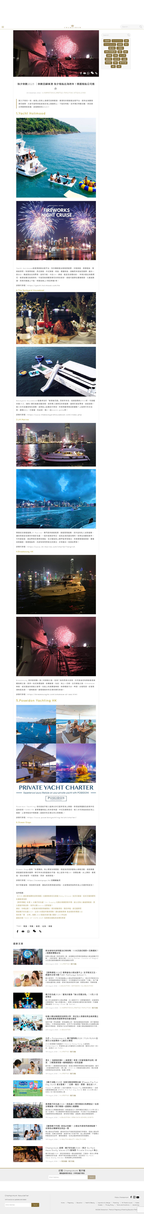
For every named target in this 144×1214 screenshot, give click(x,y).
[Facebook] (131, 1197)
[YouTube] (137, 1197)
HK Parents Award (127, 1202)
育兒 (126, 44)
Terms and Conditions (123, 1205)
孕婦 (115, 55)
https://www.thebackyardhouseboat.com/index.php (55, 415)
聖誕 (25, 926)
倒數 (32, 926)
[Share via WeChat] (92, 72)
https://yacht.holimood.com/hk (44, 285)
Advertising (136, 1205)
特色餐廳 (64, 1161)
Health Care (81, 1139)
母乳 (113, 66)
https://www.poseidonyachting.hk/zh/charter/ (52, 817)
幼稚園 (109, 55)
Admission (76, 986)
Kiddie (137, 1202)
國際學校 (108, 59)
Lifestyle (65, 964)
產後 (120, 52)
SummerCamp (117, 40)
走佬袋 (120, 44)
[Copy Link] (96, 72)
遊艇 (50, 926)
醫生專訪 (112, 48)
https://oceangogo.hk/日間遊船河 (44, 880)
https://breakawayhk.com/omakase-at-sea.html (52, 694)
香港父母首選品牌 (110, 52)
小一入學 (122, 55)
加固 (126, 40)
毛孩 (119, 66)
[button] (2, 26)
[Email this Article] (84, 72)
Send (91, 1177)
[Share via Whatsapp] (88, 72)
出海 (44, 926)
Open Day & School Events (82, 1117)
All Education (87, 986)
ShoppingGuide (110, 44)
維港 (38, 926)
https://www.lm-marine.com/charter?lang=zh (51, 547)
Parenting (116, 1202)
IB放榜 (124, 59)
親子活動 (74, 964)
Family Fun (68, 93)
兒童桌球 (107, 40)
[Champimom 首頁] (60, 27)
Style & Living (80, 93)
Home (62, 1202)
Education (65, 986)
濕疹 (115, 63)
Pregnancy (70, 1202)
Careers (100, 1205)
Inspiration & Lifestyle (53, 93)
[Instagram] (134, 1197)
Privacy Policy (110, 1205)
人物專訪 (120, 48)
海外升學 (116, 59)
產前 (125, 52)
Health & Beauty (68, 1139)
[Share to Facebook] (81, 72)
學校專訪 (108, 63)
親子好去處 (123, 63)
